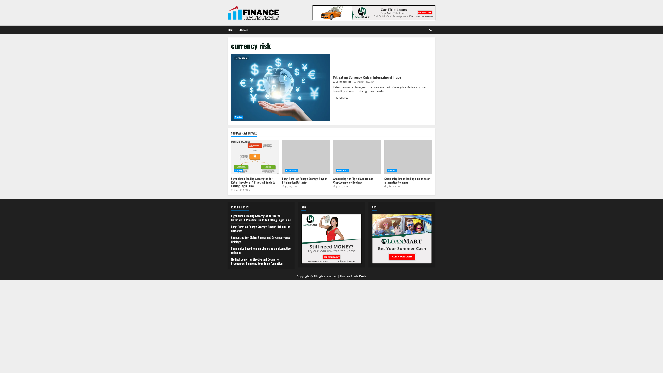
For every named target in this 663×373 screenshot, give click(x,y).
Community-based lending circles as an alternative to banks (408, 157)
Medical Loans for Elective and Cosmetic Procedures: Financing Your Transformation (256, 261)
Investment (291, 170)
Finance (392, 170)
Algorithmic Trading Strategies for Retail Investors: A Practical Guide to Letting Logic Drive (255, 157)
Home (231, 30)
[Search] (430, 30)
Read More (342, 98)
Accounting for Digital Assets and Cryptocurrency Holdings (357, 157)
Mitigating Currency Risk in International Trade (280, 87)
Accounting (342, 170)
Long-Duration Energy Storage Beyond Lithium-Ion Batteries (306, 157)
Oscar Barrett (343, 81)
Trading (238, 117)
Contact (243, 30)
